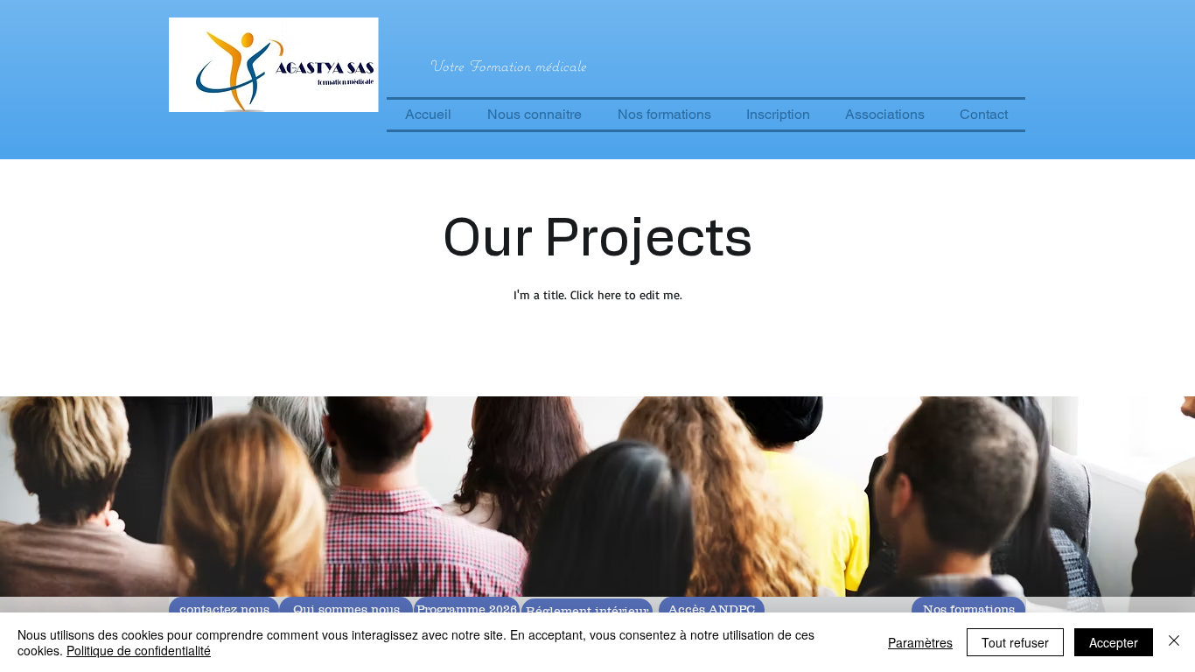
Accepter (1113, 642)
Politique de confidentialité (138, 650)
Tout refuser (1015, 642)
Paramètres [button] (920, 642)
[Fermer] (1174, 642)
